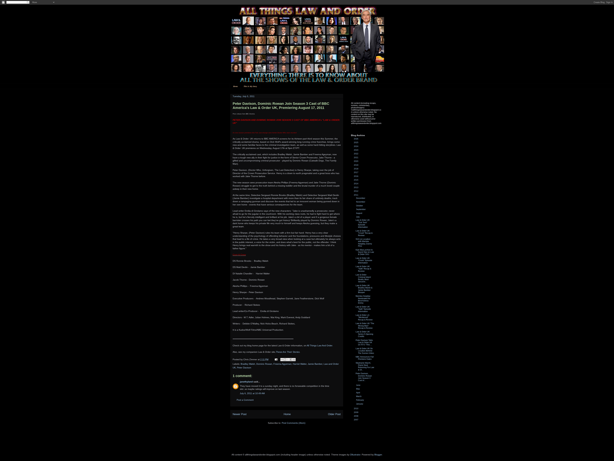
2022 (356, 154)
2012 (356, 191)
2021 (356, 157)
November (361, 202)
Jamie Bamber (315, 364)
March (359, 396)
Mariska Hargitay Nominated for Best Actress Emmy (363, 299)
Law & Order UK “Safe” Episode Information (363, 309)
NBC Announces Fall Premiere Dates (365, 358)
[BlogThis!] (285, 359)
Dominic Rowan (264, 364)
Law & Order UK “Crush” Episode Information (364, 260)
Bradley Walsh (248, 364)
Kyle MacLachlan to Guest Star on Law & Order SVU (365, 252)
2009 (356, 412)
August (359, 213)
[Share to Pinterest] (294, 359)
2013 (356, 187)
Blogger (378, 454)
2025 (356, 142)
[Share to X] (288, 359)
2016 (356, 176)
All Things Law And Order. (320, 345)
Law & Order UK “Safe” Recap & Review (363, 268)
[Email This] (281, 359)
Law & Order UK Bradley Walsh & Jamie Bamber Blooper (364, 289)
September (361, 209)
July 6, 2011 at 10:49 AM (252, 393)
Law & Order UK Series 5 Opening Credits (364, 334)
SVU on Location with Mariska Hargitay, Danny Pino (364, 242)
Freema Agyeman (282, 364)
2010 (356, 408)
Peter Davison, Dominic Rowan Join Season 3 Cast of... (364, 377)
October (359, 206)
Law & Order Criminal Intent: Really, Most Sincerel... (363, 278)
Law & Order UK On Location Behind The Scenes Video (365, 350)
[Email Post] (276, 359)
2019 (356, 165)
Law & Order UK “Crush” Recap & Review (364, 233)
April (358, 393)
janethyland (246, 381)
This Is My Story (250, 86)
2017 (356, 172)
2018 (356, 169)
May (358, 389)
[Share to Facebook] (291, 359)
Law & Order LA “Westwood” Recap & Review (364, 317)
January (360, 404)
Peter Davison (244, 367)
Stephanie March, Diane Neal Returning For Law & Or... (365, 366)
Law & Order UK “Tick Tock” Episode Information (363, 223)
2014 (356, 184)
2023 (356, 150)
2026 (356, 139)
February (360, 400)
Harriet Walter (300, 364)
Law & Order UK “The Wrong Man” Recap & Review (365, 325)
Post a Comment (245, 400)
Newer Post (240, 414)
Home (235, 86)
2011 (356, 195)
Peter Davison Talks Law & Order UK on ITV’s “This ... (364, 342)
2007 (356, 420)
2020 (356, 161)
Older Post (334, 414)
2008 (356, 416)
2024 (356, 146)
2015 (356, 180)
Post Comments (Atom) (293, 423)
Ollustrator (355, 454)
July (358, 217)
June (358, 385)
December (361, 198)
